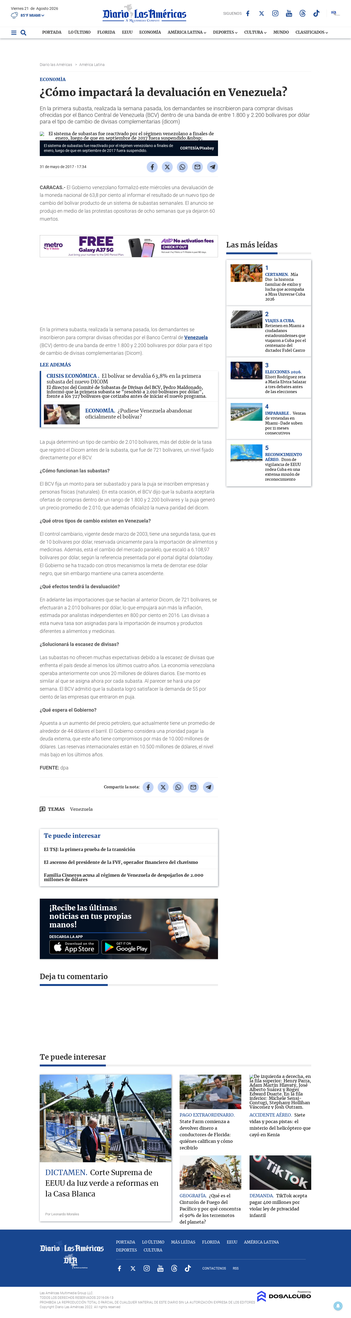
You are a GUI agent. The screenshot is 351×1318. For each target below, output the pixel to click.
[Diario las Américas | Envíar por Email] (197, 166)
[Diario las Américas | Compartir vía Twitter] (167, 166)
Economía (150, 32)
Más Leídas (183, 1242)
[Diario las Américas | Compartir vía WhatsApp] (182, 166)
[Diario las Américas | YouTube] (288, 13)
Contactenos (214, 1268)
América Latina (185, 32)
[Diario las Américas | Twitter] (261, 13)
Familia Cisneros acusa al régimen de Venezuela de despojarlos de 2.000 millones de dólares (123, 877)
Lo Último (79, 32)
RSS (236, 1268)
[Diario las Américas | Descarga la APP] (75, 947)
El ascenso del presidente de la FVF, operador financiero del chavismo (121, 862)
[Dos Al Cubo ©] (284, 1300)
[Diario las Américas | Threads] (302, 13)
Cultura (254, 32)
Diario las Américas (56, 64)
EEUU (127, 32)
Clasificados (310, 32)
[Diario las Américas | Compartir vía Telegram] (212, 166)
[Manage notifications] (338, 1306)
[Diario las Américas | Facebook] (247, 13)
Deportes (224, 32)
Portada (51, 32)
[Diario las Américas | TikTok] (316, 13)
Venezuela (196, 337)
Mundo (281, 32)
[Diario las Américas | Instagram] (275, 13)
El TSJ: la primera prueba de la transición (89, 849)
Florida (106, 32)
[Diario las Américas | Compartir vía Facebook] (152, 166)
